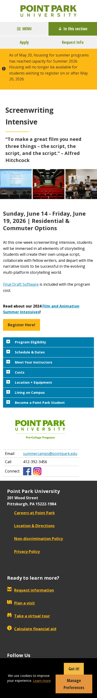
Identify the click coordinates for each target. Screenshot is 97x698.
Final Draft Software (21, 284)
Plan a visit (24, 603)
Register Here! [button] (21, 324)
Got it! (74, 669)
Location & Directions (34, 525)
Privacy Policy (27, 551)
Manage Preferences (74, 684)
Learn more (42, 680)
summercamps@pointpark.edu (50, 453)
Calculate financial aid (35, 628)
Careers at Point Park (34, 512)
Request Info (73, 42)
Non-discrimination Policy (38, 538)
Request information (34, 590)
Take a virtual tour (32, 616)
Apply (24, 42)
